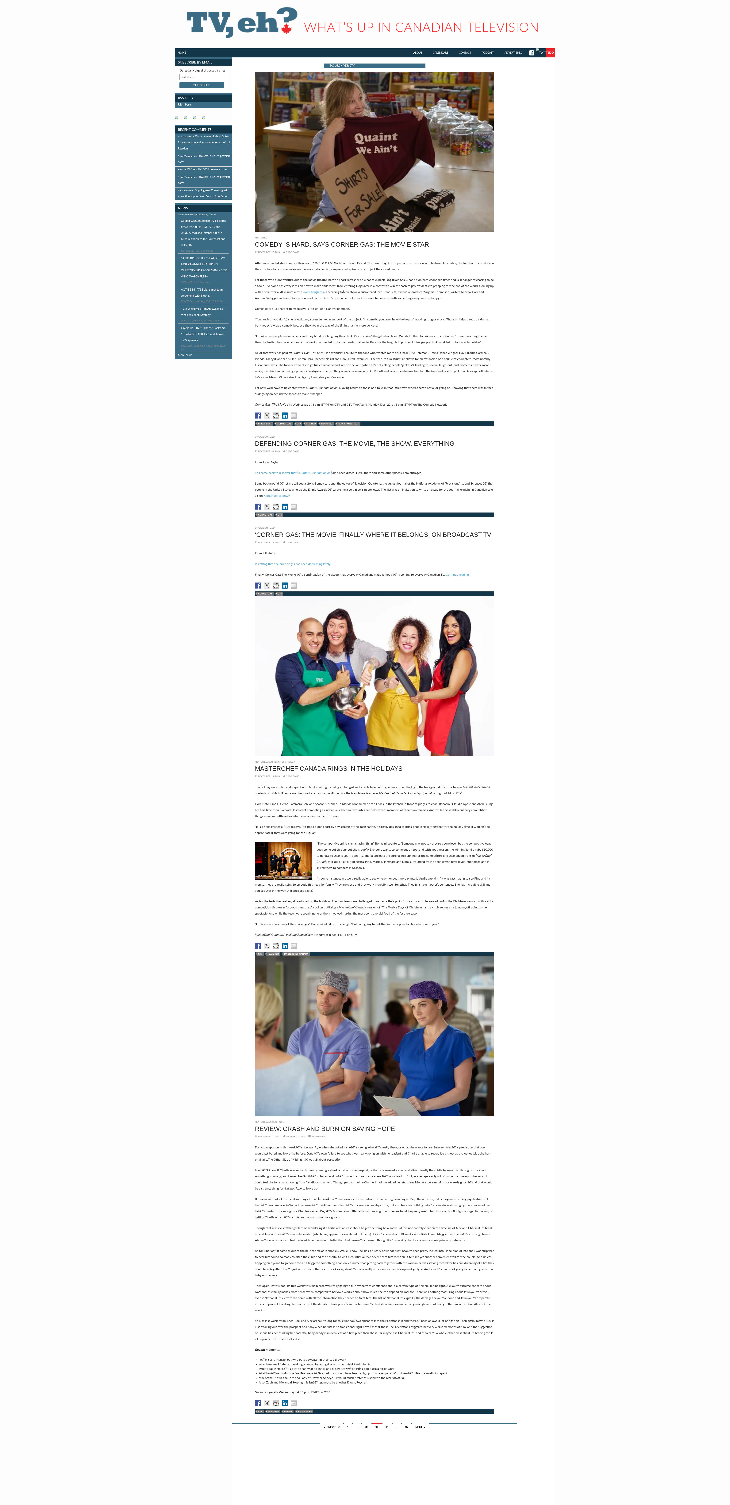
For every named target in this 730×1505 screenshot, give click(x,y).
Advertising (513, 53)
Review (288, 1411)
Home (182, 53)
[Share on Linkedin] (285, 415)
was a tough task (314, 292)
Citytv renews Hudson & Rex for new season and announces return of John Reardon (205, 142)
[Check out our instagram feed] (205, 119)
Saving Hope (276, 1122)
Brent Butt (265, 424)
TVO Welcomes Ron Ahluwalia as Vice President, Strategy (202, 312)
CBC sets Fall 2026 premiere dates (207, 169)
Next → (420, 1427)
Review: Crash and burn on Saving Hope (325, 1128)
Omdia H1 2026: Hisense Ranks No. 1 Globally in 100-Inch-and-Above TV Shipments (203, 334)
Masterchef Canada (281, 761)
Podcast (488, 53)
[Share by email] (294, 415)
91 (387, 1427)
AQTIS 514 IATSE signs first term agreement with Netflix (202, 292)
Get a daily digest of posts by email (202, 70)
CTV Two (311, 424)
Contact (465, 53)
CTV (299, 424)
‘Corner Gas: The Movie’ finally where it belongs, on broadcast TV (373, 534)
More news (185, 355)
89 (366, 1427)
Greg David (292, 252)
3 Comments (319, 1136)
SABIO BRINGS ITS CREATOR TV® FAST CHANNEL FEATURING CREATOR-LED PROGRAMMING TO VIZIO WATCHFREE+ (204, 267)
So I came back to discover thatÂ (293, 472)
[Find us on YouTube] (196, 119)
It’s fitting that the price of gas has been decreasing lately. (293, 564)
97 (406, 1427)
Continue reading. (458, 574)
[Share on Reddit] (276, 415)
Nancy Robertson (348, 424)
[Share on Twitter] (267, 415)
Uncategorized (265, 436)
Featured (261, 237)
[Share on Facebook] (258, 415)
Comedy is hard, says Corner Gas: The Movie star (342, 244)
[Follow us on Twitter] (187, 119)
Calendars (440, 53)
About (417, 53)
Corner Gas (284, 424)
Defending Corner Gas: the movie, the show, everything (355, 443)
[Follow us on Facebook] (178, 119)
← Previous (331, 1427)
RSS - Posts (184, 104)
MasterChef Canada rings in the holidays (328, 768)
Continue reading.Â (277, 495)
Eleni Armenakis (295, 1136)
